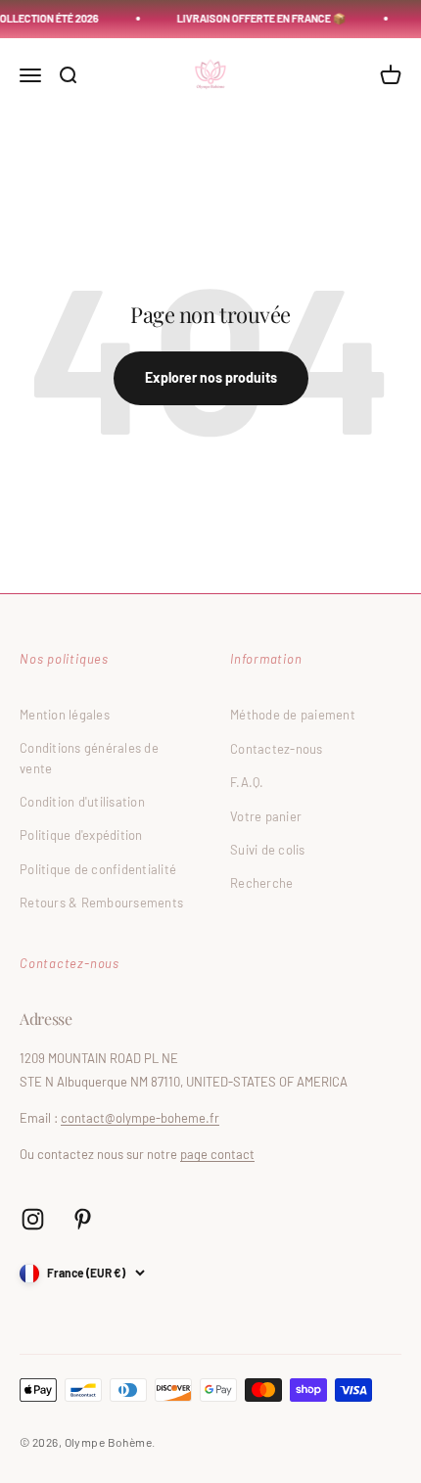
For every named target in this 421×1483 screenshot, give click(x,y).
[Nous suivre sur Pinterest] (83, 1219)
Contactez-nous (276, 749)
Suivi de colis (267, 849)
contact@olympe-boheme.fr (140, 1118)
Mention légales (65, 714)
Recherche (261, 883)
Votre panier (266, 816)
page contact (217, 1154)
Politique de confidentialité (98, 869)
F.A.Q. (247, 782)
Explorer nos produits (211, 377)
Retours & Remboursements (101, 902)
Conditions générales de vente (89, 758)
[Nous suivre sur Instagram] (33, 1219)
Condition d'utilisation (82, 802)
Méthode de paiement (292, 714)
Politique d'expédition (81, 835)
